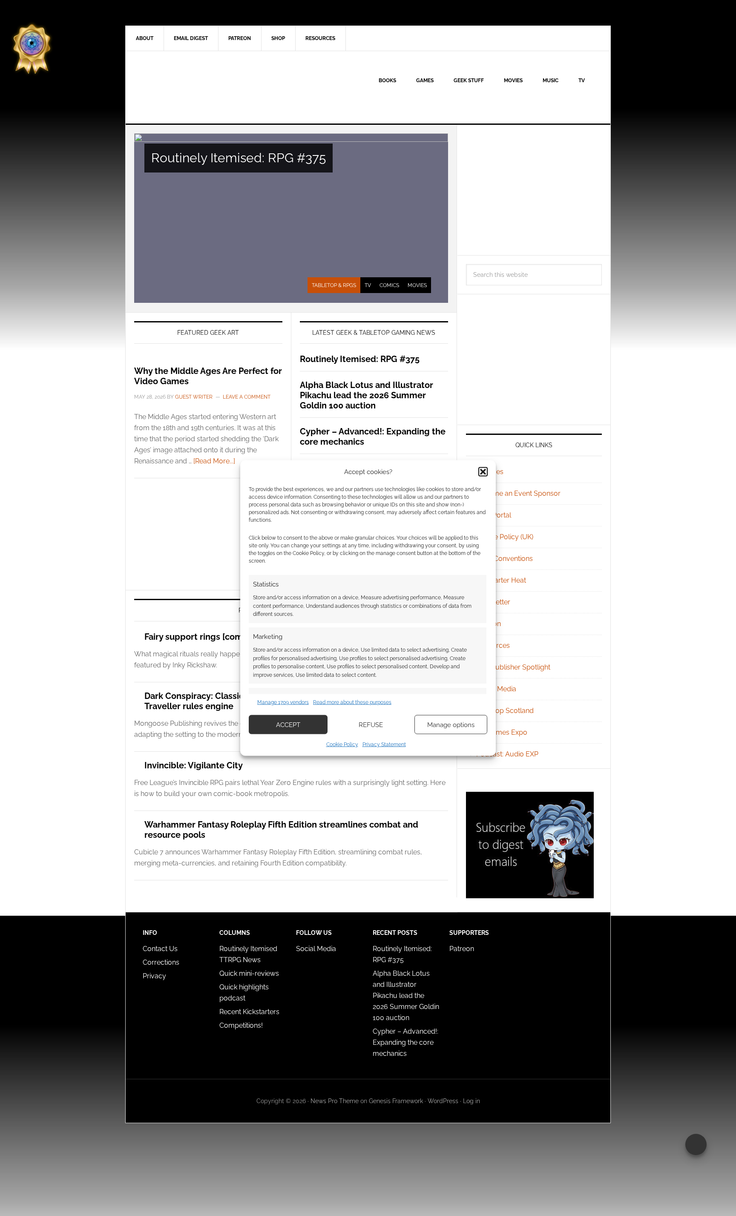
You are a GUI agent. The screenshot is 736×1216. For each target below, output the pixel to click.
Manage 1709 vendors (283, 702)
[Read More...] (214, 461)
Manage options (450, 724)
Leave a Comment (246, 397)
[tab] (334, 285)
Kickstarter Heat (501, 580)
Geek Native (198, 87)
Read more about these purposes (352, 702)
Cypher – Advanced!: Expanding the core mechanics (405, 1042)
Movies (417, 285)
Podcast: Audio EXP (507, 754)
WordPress (443, 1101)
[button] (483, 471)
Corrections (161, 962)
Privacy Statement (384, 744)
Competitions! (241, 1025)
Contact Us (160, 949)
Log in (471, 1101)
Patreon (461, 949)
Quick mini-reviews (249, 973)
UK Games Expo (501, 732)
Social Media (496, 689)
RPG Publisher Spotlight (513, 667)
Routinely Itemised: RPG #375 (238, 157)
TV (368, 285)
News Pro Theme (334, 1101)
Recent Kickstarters (250, 1012)
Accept (288, 724)
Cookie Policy (342, 744)
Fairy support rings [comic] (198, 637)
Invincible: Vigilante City (193, 765)
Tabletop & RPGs (334, 285)
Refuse (371, 724)
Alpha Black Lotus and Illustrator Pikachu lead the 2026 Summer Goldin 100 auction (366, 395)
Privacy (154, 976)
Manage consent (696, 1144)
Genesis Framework (396, 1101)
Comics (389, 285)
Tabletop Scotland (505, 711)
